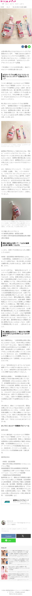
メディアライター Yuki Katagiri (15, 34)
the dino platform (18, 594)
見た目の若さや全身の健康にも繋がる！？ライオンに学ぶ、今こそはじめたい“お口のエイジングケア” (15, 27)
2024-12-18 (10, 32)
